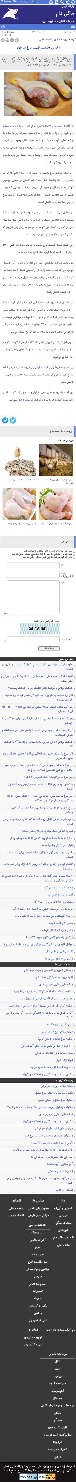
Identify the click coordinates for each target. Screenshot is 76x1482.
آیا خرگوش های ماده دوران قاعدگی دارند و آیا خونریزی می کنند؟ (39, 1016)
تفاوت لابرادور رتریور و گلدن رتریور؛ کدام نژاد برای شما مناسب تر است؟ (37, 867)
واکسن (38, 1313)
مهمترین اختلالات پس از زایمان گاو (53, 902)
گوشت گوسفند (33, 400)
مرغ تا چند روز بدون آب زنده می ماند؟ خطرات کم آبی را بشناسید (41, 810)
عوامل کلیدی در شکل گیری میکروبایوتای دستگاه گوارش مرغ (38, 945)
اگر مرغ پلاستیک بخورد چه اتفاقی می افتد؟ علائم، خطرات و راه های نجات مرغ (38, 756)
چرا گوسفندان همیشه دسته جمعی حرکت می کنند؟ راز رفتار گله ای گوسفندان (37, 709)
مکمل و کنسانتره (37, 1306)
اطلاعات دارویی (37, 1225)
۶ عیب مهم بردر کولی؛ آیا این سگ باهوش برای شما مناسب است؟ (39, 855)
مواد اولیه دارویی (57, 1354)
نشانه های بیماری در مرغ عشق (56, 984)
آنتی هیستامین (38, 1240)
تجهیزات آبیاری (33, 1337)
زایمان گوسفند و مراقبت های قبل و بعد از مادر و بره (44, 916)
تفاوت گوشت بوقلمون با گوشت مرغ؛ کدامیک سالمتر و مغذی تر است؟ (37, 667)
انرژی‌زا (57, 1442)
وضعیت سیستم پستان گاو (58, 888)
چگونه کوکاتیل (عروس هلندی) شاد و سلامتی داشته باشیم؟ (40, 1006)
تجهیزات (38, 1291)
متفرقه (37, 1298)
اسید (57, 1369)
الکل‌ (57, 1362)
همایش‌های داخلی (38, 1208)
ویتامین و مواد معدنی (37, 1269)
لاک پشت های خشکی (60, 1171)
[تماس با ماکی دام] (68, 2)
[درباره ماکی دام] (73, 2)
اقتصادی (58, 39)
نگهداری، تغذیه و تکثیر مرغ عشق (54, 977)
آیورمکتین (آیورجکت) (60, 1025)
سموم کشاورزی (33, 1345)
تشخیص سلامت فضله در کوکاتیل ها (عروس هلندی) (43, 992)
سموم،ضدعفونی (37, 1284)
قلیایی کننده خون (57, 1427)
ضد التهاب (37, 1255)
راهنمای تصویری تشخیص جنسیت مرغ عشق (48, 970)
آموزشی (63, 1216)
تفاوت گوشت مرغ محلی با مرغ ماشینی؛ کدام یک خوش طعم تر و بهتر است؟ (37, 679)
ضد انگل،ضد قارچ (38, 1262)
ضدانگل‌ (57, 1398)
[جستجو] (62, 2)
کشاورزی (33, 1330)
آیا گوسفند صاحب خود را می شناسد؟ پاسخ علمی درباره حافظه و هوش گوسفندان (37, 733)
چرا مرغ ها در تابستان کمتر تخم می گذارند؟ (48, 777)
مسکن (57, 1413)
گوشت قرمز (41, 367)
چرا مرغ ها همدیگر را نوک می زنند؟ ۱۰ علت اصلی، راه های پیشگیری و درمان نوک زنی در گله (39, 799)
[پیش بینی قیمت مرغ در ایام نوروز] (19, 505)
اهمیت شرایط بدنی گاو (60, 895)
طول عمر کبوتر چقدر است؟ (57, 845)
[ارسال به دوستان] (7, 40)
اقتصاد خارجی (16, 1216)
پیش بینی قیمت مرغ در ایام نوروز (22, 524)
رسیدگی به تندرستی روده (59, 959)
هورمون (37, 1276)
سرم (37, 1247)
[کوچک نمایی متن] (12, 40)
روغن (57, 1457)
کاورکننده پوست (57, 1449)
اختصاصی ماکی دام (63, 1238)
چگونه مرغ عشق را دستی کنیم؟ (55, 1039)
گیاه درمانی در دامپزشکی (59, 952)
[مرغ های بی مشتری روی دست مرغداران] (56, 461)
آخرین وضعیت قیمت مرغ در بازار (38, 48)
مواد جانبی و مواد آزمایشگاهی (57, 1406)
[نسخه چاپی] (3, 40)
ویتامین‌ (57, 1376)
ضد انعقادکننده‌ (57, 1384)
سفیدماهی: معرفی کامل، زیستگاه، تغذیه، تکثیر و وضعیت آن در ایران (38, 822)
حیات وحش (63, 1245)
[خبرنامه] (51, 2)
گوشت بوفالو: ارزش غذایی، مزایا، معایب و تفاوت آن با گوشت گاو (38, 745)
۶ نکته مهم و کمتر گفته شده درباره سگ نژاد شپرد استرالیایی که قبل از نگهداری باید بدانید (37, 879)
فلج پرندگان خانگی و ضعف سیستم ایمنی (50, 1067)
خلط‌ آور (57, 1420)
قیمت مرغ (55, 431)
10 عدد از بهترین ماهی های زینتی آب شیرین (47, 1046)
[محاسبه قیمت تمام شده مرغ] (19, 461)
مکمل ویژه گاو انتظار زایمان (57, 930)
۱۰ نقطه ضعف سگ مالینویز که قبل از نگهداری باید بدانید (41, 838)
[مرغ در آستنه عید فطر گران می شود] (56, 505)
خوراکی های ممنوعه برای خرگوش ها (52, 1157)
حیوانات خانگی (63, 1223)
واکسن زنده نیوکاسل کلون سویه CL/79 (49, 937)
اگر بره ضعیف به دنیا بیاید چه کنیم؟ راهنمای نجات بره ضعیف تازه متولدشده (38, 698)
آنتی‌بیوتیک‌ (57, 1391)
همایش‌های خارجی (38, 1216)
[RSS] (57, 2)
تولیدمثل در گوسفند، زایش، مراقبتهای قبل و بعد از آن (43, 909)
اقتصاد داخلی (45, 39)
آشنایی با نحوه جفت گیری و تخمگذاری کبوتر (47, 1074)
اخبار (63, 1201)
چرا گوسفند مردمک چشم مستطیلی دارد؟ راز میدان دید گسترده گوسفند (37, 721)
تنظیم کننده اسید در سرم (57, 1435)
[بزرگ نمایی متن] (17, 40)
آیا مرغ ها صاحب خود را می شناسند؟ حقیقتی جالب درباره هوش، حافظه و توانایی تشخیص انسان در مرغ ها (37, 768)
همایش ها (38, 1201)
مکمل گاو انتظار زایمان (60, 923)
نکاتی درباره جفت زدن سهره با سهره (52, 1143)
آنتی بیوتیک (37, 1233)
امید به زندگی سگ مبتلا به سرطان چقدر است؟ (47, 831)
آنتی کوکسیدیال (37, 1320)
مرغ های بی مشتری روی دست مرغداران (59, 482)
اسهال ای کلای (64, 1190)
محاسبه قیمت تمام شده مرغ (24, 480)
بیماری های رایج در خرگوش (57, 1032)
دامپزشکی (63, 1230)
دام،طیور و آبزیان (63, 1208)
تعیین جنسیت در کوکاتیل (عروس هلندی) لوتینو (46, 999)
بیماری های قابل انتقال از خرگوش (54, 1053)
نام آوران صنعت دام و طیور (60, 1330)
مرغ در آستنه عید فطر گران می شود (57, 524)
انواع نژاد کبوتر (64, 1060)
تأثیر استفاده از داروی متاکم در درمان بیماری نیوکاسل (43, 1150)
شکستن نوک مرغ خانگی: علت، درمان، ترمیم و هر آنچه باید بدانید (40, 787)
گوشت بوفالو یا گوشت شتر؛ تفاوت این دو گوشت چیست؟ (40, 688)
